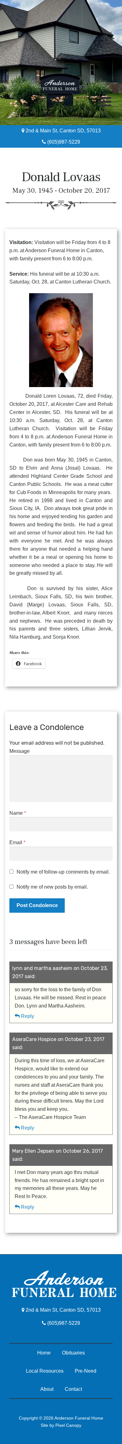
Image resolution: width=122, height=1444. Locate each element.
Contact (73, 1389)
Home (44, 1352)
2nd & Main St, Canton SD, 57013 (62, 130)
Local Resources (45, 1371)
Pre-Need (85, 1371)
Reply (27, 1016)
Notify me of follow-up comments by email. (63, 872)
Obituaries (73, 1352)
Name (17, 813)
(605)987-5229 (63, 142)
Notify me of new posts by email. (52, 887)
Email (17, 842)
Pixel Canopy (68, 1425)
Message (19, 751)
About (46, 1389)
